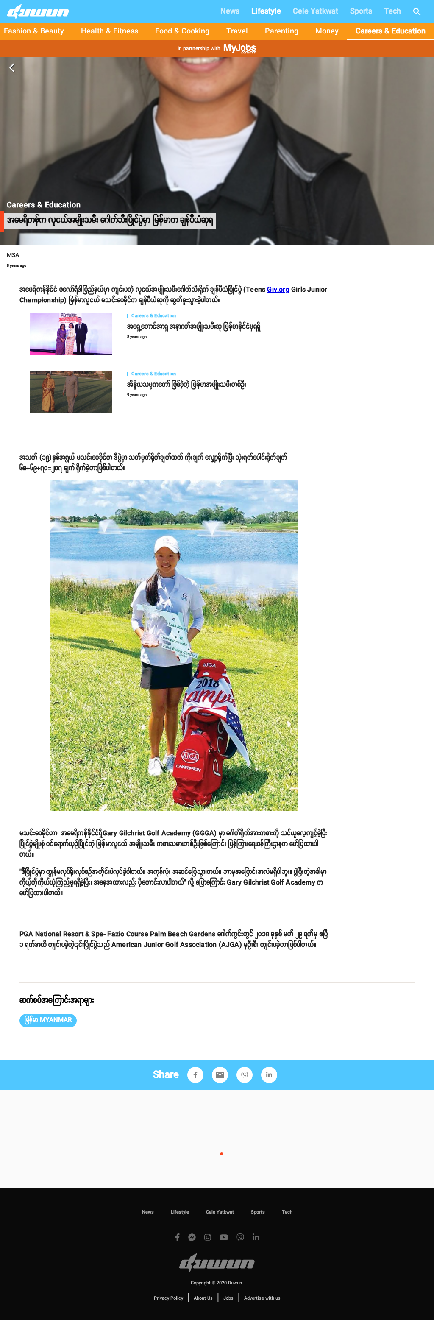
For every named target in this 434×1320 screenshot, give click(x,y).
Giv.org (278, 290)
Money (327, 31)
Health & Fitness (109, 31)
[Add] (195, 1075)
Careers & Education (391, 31)
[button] (48, 1020)
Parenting (281, 31)
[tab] (109, 31)
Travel (237, 31)
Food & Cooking (182, 31)
